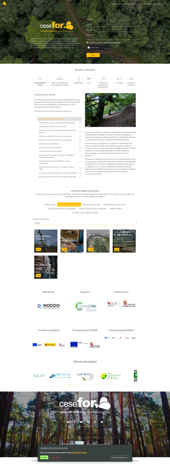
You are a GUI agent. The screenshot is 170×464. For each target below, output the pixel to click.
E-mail (88, 25)
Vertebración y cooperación (69, 204)
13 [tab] (97, 385)
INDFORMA (147, 4)
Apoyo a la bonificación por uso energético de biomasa (57, 177)
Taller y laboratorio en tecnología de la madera (60, 84)
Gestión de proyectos (131, 84)
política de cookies (80, 452)
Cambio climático (115, 208)
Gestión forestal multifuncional (49, 144)
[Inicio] (4, 3)
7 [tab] (79, 385)
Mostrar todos (50, 204)
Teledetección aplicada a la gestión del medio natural (57, 123)
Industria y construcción (91, 204)
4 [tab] (70, 385)
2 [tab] (64, 385)
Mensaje (89, 35)
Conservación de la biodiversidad (50, 148)
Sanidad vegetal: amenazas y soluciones (52, 126)
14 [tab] (100, 385)
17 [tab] (109, 385)
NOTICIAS (140, 4)
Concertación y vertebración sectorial (51, 119)
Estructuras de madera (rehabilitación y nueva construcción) (54, 162)
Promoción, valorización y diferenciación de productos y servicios (58, 131)
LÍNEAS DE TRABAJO (129, 4)
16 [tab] (106, 385)
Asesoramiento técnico (40, 84)
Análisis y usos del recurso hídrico (50, 151)
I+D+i (89, 83)
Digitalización (78, 83)
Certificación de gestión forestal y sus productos (55, 136)
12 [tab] (94, 385)
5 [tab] (73, 385)
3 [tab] (67, 385)
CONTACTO (156, 4)
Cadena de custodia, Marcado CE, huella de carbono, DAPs (56, 168)
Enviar (93, 55)
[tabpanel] (85, 376)
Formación (119, 83)
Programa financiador (41, 219)
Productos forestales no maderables (62, 208)
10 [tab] (88, 385)
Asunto (89, 30)
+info (38, 249)
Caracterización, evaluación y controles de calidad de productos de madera (56, 156)
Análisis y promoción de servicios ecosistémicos (55, 140)
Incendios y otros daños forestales (85, 212)
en (167, 4)
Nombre (89, 19)
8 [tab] (82, 385)
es (163, 4)
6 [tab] (76, 385)
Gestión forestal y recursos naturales (92, 208)
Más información (118, 457)
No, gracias (55, 457)
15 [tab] (103, 385)
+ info (91, 249)
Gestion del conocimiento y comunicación (103, 85)
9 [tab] (85, 385)
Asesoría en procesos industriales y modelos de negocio (58, 173)
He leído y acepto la (104, 42)
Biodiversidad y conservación (114, 204)
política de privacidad (112, 42)
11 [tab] (91, 385)
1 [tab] (61, 385)
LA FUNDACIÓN (117, 4)
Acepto (44, 457)
